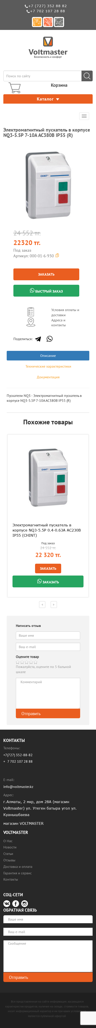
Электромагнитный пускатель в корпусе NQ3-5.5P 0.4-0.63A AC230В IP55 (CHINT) (47, 530)
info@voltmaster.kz (18, 786)
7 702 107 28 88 (20, 761)
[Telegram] (38, 338)
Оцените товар (27, 656)
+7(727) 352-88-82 (18, 755)
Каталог (45, 99)
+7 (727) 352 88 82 (47, 6)
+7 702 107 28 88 (47, 11)
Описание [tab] (48, 355)
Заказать (46, 274)
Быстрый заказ (48, 291)
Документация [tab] (48, 377)
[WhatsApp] (49, 338)
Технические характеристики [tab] (48, 366)
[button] (85, 148)
